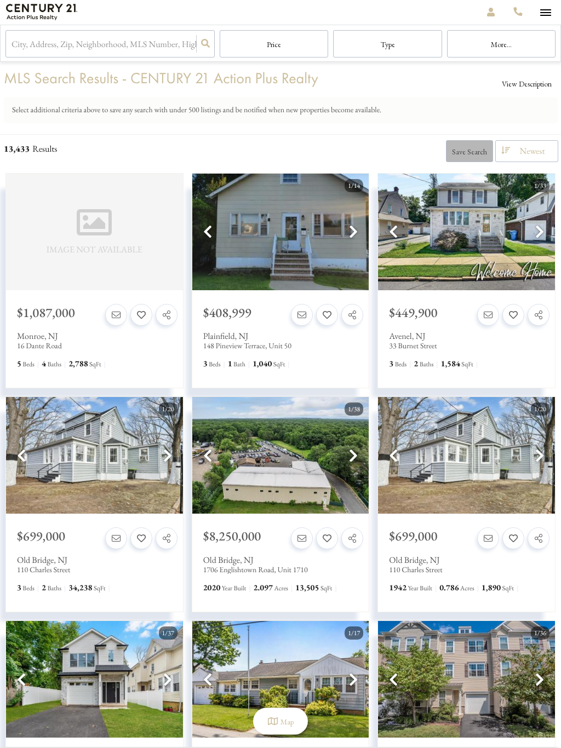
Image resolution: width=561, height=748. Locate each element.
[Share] (167, 315)
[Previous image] (207, 232)
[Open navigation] (545, 13)
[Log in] (490, 12)
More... (501, 44)
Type (388, 44)
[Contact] (116, 315)
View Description (527, 84)
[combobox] (12, 44)
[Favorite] (141, 315)
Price (274, 44)
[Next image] (353, 232)
